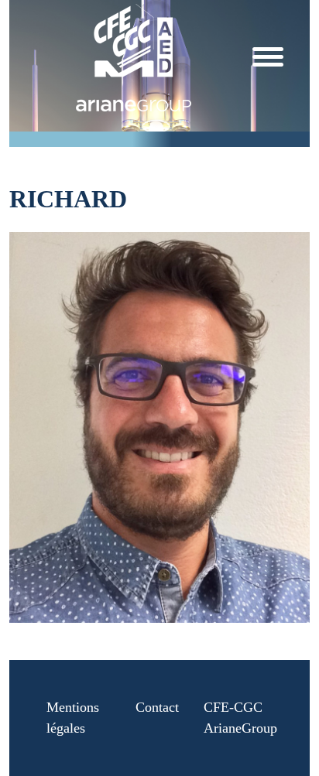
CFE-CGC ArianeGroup (240, 717)
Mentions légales (72, 717)
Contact (157, 707)
